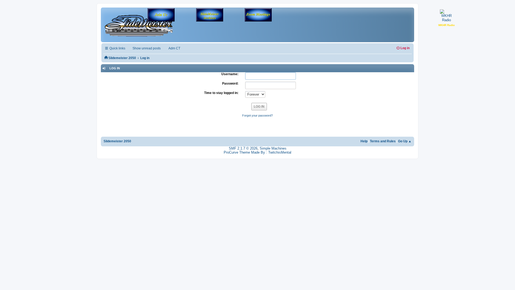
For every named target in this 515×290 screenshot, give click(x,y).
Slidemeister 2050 (117, 141)
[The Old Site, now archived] (209, 15)
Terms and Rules (383, 141)
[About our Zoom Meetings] (258, 15)
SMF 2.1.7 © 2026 (243, 148)
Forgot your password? (257, 115)
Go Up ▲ (404, 141)
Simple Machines (273, 148)
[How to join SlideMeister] (161, 15)
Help (363, 141)
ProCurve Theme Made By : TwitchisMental (257, 152)
